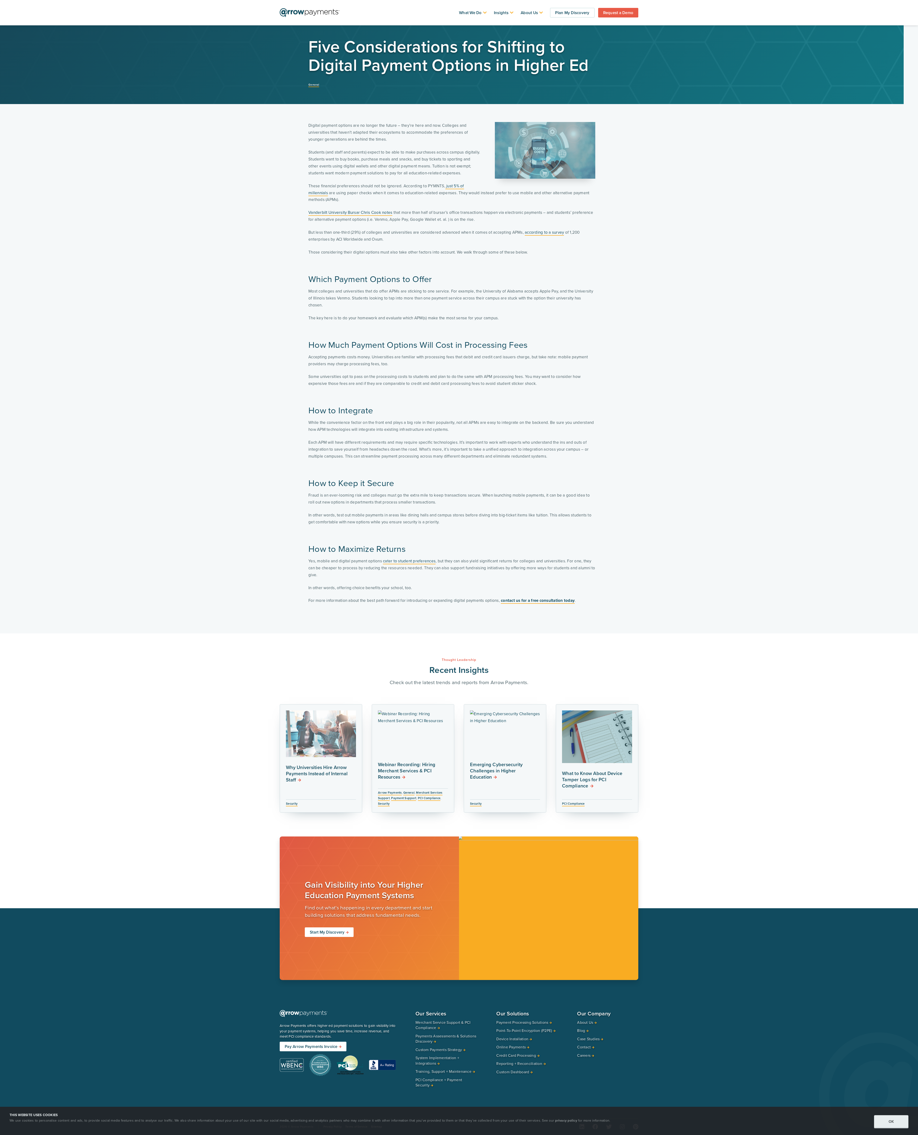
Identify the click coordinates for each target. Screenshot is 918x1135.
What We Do (470, 13)
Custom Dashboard (512, 1071)
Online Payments (511, 1047)
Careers (583, 1055)
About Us (529, 13)
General (313, 85)
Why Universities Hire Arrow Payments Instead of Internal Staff (317, 773)
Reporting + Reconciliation (519, 1063)
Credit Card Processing (516, 1055)
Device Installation (512, 1038)
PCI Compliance (429, 798)
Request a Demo (618, 13)
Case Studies (588, 1038)
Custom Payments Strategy (438, 1049)
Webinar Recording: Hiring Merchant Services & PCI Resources (406, 770)
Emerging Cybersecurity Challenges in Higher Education (496, 770)
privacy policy (566, 1120)
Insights (501, 13)
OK (891, 1121)
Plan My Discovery (572, 13)
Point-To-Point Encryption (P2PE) (524, 1030)
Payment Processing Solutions (522, 1022)
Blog (581, 1030)
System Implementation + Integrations (437, 1060)
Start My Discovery (327, 932)
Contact (584, 1047)
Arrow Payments (390, 792)
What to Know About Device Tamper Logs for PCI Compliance (592, 779)
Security (292, 803)
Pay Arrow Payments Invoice (311, 1046)
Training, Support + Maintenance (443, 1071)
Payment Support (403, 798)
